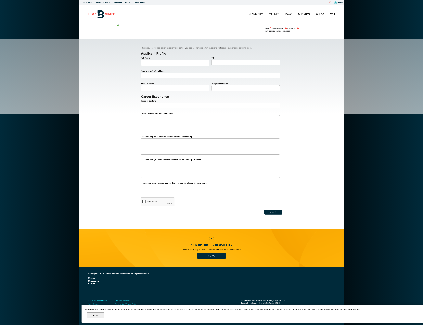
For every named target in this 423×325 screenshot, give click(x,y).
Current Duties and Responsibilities (157, 113)
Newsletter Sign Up (103, 2)
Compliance (274, 14)
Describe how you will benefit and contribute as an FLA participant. (171, 159)
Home (267, 28)
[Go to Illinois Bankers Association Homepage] (101, 14)
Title (213, 58)
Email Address (147, 83)
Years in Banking (148, 101)
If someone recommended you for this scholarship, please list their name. (174, 183)
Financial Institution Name (153, 71)
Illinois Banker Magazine (97, 300)
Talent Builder (304, 14)
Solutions (320, 14)
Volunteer (118, 2)
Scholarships (291, 28)
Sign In (340, 2)
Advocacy (288, 14)
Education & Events (255, 14)
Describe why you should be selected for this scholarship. (167, 136)
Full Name (145, 58)
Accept (95, 315)
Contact (128, 2)
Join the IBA (87, 2)
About (332, 14)
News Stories (140, 2)
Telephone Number (220, 83)
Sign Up (211, 256)
